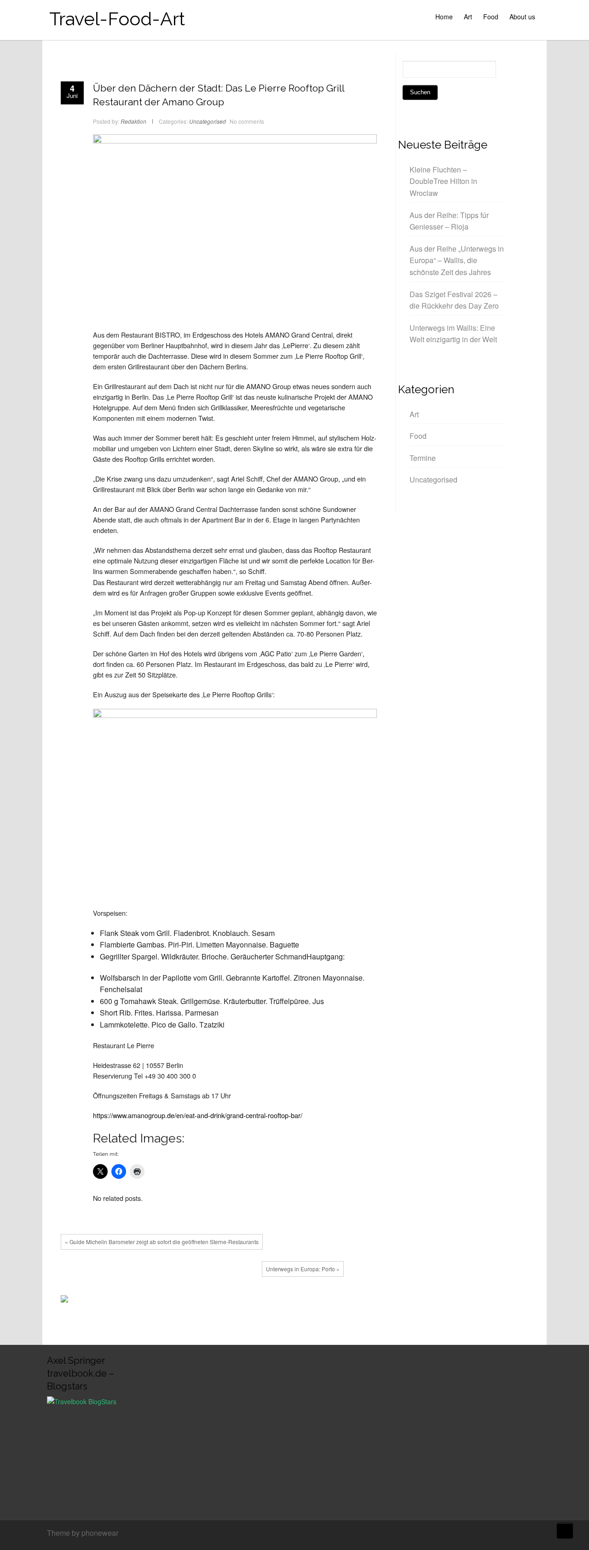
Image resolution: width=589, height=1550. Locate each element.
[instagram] (540, 1534)
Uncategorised (207, 121)
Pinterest (243, 1301)
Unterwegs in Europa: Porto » (303, 1269)
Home (444, 16)
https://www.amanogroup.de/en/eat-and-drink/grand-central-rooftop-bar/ (197, 1115)
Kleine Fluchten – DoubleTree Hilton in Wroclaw (443, 181)
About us (522, 16)
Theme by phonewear (82, 1532)
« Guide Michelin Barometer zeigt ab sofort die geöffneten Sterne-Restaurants (162, 1242)
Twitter (216, 1301)
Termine (423, 458)
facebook (202, 1301)
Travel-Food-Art (117, 18)
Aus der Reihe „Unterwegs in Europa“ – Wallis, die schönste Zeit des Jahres (457, 260)
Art (468, 16)
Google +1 (230, 1301)
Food (490, 16)
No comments (247, 121)
